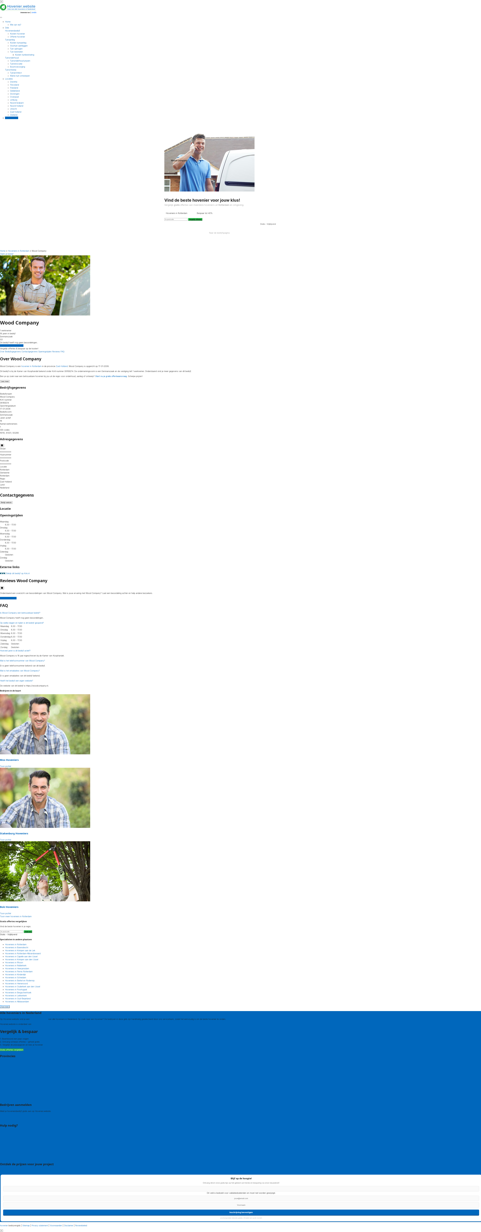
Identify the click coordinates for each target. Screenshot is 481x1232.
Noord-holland (16, 106)
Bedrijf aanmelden (8, 1119)
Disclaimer (68, 1225)
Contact (3, 1132)
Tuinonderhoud (12, 57)
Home (8, 21)
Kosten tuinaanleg (18, 42)
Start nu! (28, 932)
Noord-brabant (17, 103)
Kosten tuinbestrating (24, 54)
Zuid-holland (15, 112)
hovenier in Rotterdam (31, 366)
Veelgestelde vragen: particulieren (15, 1155)
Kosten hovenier (17, 33)
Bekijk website (6, 502)
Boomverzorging (17, 67)
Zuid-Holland (62, 366)
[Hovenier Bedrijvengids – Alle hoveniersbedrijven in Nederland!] (19, 13)
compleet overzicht (39, 1019)
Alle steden (5, 1098)
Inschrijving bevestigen (241, 1212)
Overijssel (14, 97)
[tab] (240, 612)
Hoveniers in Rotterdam (18, 251)
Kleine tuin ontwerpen (20, 76)
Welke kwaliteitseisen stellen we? (15, 1147)
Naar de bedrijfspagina (219, 233)
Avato (34, 1024)
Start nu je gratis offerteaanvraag (111, 376)
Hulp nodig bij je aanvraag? (12, 1144)
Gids (7, 27)
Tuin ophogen (16, 48)
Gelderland (15, 91)
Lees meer (5, 381)
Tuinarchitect (16, 73)
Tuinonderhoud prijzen (20, 60)
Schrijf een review (8, 598)
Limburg (13, 100)
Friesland (14, 88)
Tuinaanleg (10, 39)
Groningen (14, 94)
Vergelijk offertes (195, 219)
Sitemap (26, 1225)
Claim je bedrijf (6, 254)
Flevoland (14, 85)
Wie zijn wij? (15, 24)
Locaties (9, 79)
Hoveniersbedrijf (12, 30)
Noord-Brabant (7, 1083)
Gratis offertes (11, 118)
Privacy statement (40, 1225)
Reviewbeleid (81, 1225)
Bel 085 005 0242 (8, 1135)
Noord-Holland (7, 1086)
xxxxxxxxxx (5, 451)
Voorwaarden (56, 1225)
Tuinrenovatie (16, 63)
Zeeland (13, 115)
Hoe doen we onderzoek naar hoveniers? (19, 1150)
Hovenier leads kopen (10, 1116)
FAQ (62, 351)
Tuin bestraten (16, 51)
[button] (20, 613)
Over (2, 351)
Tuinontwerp (10, 70)
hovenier (4, 1225)
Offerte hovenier (17, 36)
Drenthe (13, 82)
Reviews (56, 351)
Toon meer (5, 1007)
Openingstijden (45, 351)
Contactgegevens (29, 351)
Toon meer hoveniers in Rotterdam (16, 916)
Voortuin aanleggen (19, 45)
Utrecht (13, 109)
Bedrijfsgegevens (13, 351)
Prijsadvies (5, 1170)
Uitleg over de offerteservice (13, 1141)
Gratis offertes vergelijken (11, 345)
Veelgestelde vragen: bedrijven (14, 1158)
